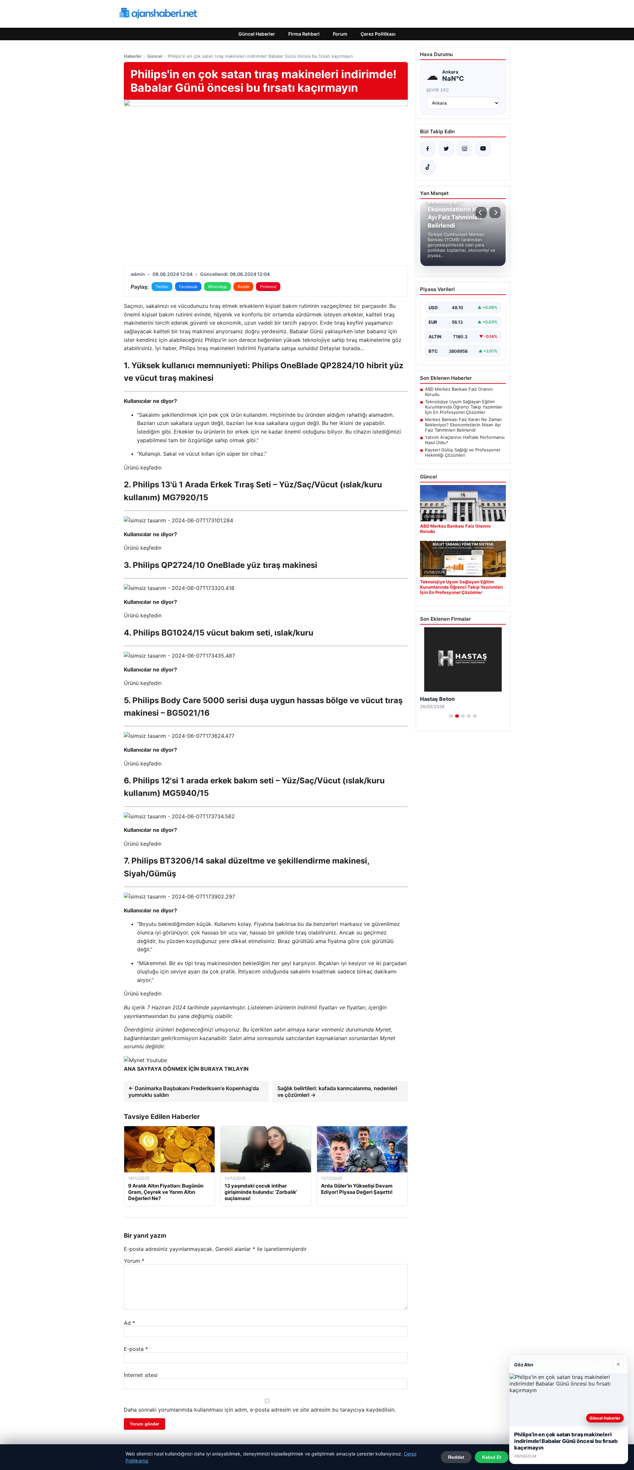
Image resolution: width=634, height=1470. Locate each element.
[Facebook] (427, 148)
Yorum (134, 1261)
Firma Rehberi (304, 34)
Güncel (154, 56)
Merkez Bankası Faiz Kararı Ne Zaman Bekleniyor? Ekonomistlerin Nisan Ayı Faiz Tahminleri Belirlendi (463, 425)
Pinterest (268, 286)
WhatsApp (217, 286)
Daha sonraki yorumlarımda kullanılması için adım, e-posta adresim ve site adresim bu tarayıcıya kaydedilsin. (260, 1409)
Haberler (133, 56)
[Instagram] (464, 148)
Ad (129, 1323)
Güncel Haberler (256, 34)
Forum (340, 34)
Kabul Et (491, 1457)
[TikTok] (427, 167)
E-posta (136, 1349)
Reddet (456, 1457)
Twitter (162, 286)
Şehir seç (438, 89)
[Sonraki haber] (495, 212)
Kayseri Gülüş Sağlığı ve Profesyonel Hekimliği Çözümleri (462, 452)
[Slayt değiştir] (451, 716)
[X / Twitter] (446, 148)
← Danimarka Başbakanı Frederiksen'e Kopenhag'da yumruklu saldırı (193, 1091)
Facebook (188, 286)
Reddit (243, 286)
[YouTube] (483, 148)
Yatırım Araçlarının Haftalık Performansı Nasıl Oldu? (465, 440)
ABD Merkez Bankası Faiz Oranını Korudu (459, 391)
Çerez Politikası (378, 34)
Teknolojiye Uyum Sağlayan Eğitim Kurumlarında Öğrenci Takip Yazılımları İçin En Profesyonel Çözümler (463, 407)
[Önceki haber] (481, 212)
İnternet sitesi (141, 1375)
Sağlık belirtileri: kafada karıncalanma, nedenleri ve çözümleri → (337, 1091)
